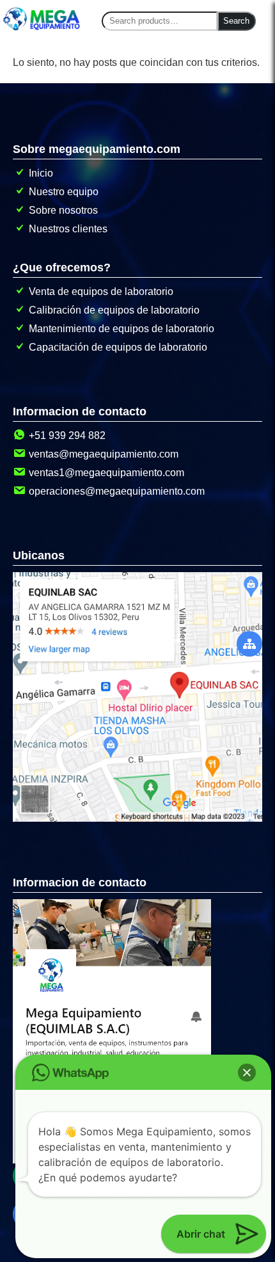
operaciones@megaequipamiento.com (117, 491)
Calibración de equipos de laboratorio (114, 310)
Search (236, 21)
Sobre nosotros (63, 210)
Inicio (41, 173)
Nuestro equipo (63, 191)
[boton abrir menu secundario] (249, 644)
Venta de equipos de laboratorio (101, 291)
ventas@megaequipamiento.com (103, 454)
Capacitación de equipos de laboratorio (118, 347)
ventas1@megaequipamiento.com (106, 472)
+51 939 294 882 (67, 435)
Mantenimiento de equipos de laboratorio (121, 328)
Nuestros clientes (68, 228)
